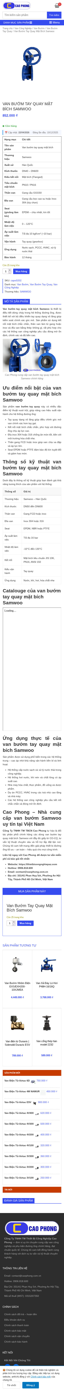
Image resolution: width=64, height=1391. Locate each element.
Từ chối (11, 1385)
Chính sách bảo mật (15, 1330)
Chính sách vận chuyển (17, 1336)
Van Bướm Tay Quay (41, 284)
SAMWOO (25, 291)
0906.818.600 (20, 1281)
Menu (56, 22)
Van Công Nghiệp (23, 28)
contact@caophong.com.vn (26, 1275)
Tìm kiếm (54, 15)
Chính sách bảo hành (15, 1341)
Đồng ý (30, 1385)
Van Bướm (39, 28)
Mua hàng (21, 271)
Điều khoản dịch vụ (14, 1319)
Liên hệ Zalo (47, 1302)
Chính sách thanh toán (16, 1325)
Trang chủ (7, 28)
